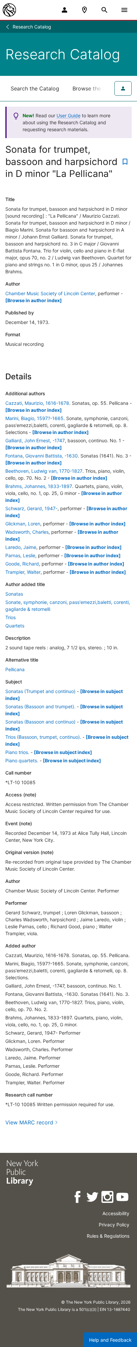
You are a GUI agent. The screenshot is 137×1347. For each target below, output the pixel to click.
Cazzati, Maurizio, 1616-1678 (37, 403)
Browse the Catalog (97, 88)
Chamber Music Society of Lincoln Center (50, 293)
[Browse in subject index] (63, 752)
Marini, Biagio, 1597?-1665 (34, 418)
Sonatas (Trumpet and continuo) (40, 691)
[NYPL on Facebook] (77, 1198)
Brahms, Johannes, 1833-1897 (38, 486)
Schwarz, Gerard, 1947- (31, 508)
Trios (10, 617)
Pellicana (15, 669)
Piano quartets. (21, 760)
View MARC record (29, 1122)
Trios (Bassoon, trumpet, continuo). (43, 737)
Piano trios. (17, 752)
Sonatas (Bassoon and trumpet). (40, 706)
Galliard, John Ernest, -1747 (35, 440)
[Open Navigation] (124, 10)
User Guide (68, 115)
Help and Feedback (110, 1340)
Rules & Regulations (108, 1236)
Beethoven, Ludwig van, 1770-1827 (43, 471)
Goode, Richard (22, 563)
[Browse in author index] (33, 300)
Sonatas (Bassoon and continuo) (40, 722)
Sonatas (14, 594)
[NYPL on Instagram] (107, 1198)
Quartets (14, 625)
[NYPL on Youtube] (122, 1198)
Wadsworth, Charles (27, 532)
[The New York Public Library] (9, 10)
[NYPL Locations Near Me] (84, 10)
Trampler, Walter (23, 572)
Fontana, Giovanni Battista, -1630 (41, 455)
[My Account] (64, 10)
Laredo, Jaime (20, 547)
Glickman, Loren (22, 523)
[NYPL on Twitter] (92, 1198)
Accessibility (115, 1213)
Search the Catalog (35, 88)
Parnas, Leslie (20, 555)
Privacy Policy (114, 1224)
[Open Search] (104, 10)
